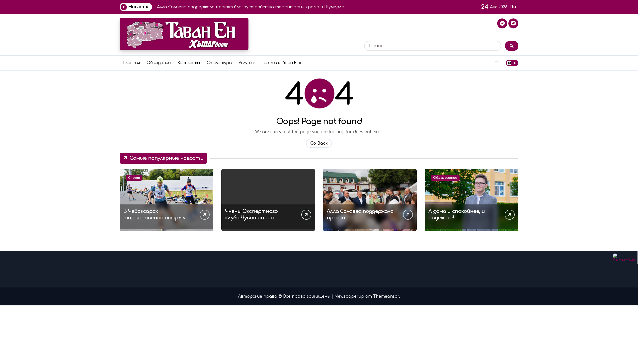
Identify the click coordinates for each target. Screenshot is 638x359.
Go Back (319, 143)
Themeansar (386, 296)
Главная (131, 63)
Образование (445, 178)
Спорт (134, 178)
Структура (219, 63)
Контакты (188, 63)
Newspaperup (349, 296)
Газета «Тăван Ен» (281, 63)
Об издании (158, 63)
